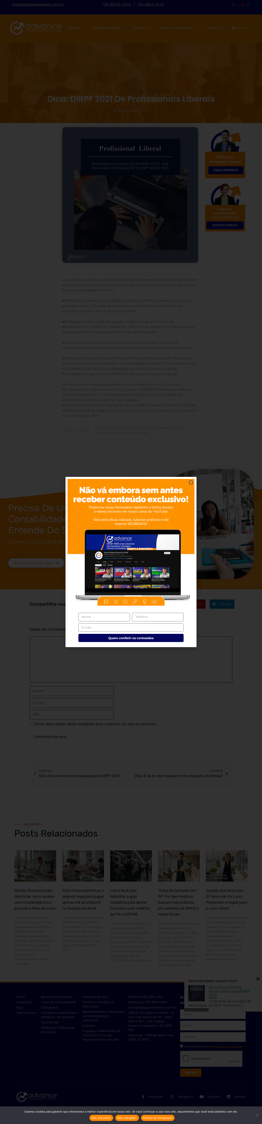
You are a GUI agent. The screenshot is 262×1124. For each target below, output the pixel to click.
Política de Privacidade (158, 1118)
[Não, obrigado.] (257, 1115)
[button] (190, 482)
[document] (131, 562)
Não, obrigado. (127, 1118)
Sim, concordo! (101, 1118)
